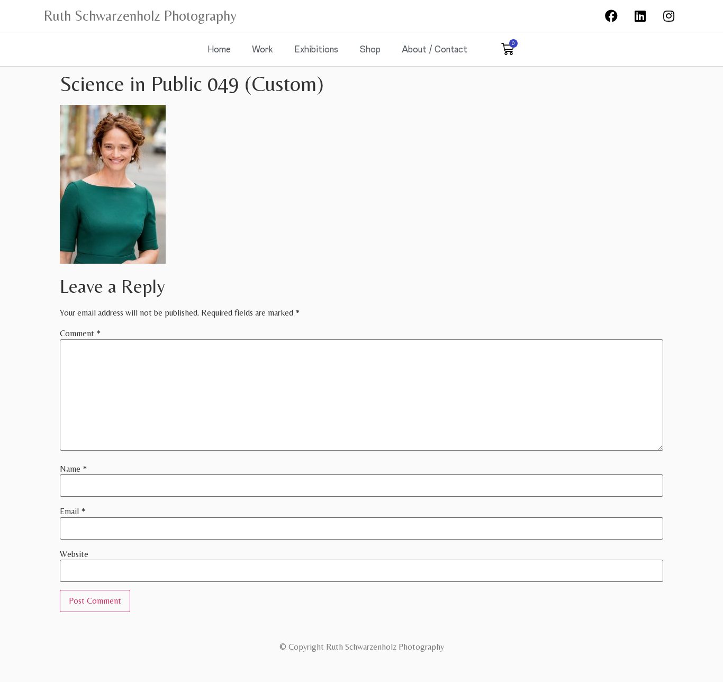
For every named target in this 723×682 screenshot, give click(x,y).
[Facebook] (611, 16)
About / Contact (434, 49)
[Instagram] (669, 16)
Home (219, 49)
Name (73, 469)
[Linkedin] (640, 16)
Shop (370, 49)
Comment (80, 333)
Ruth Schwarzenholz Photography (140, 15)
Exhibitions (316, 49)
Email (72, 511)
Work (262, 49)
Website (74, 554)
